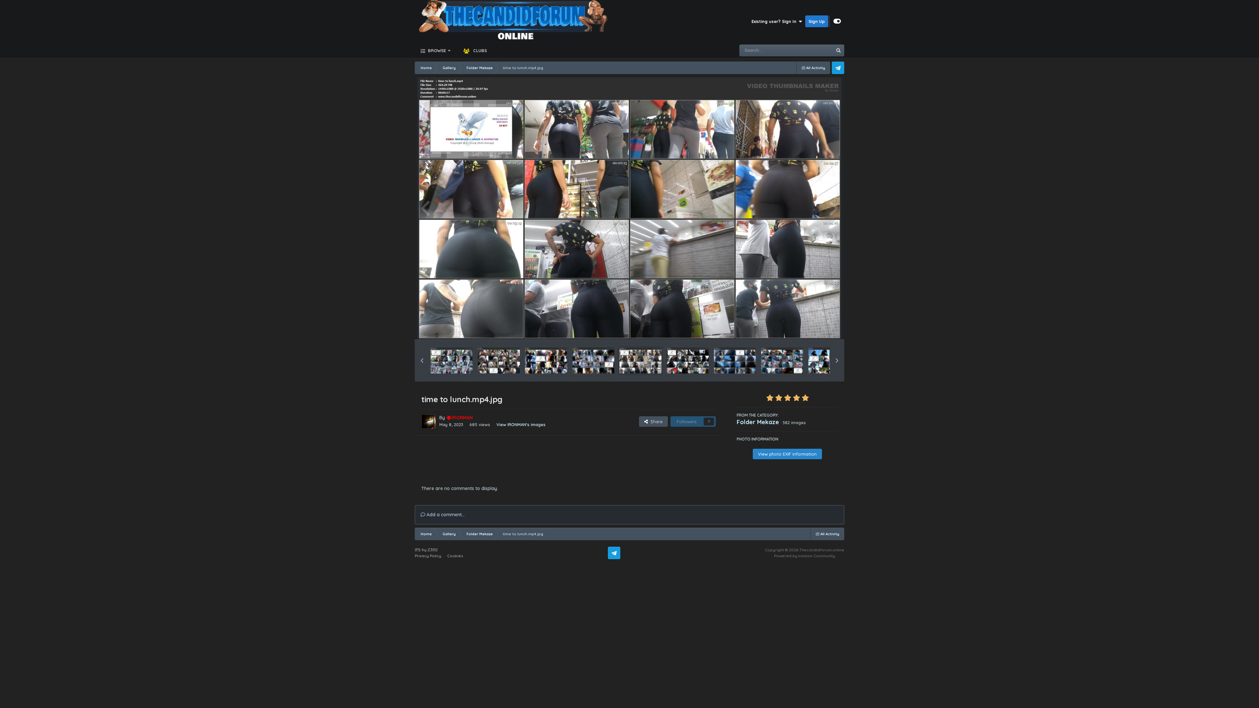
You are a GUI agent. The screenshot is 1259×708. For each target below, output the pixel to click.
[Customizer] (837, 21)
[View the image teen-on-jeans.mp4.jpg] (782, 360)
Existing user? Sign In (775, 21)
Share (655, 421)
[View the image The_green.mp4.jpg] (688, 360)
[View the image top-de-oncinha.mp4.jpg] (593, 360)
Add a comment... (445, 515)
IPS (418, 549)
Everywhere (812, 50)
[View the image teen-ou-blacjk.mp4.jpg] (735, 360)
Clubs (479, 50)
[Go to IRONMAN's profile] (428, 421)
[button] (422, 360)
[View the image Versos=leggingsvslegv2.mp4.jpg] (451, 360)
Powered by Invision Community (804, 555)
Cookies (455, 555)
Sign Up (817, 21)
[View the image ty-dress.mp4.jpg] (499, 360)
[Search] (838, 50)
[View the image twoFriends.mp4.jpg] (546, 360)
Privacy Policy (428, 555)
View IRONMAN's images (521, 424)
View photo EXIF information (787, 454)
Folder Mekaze (758, 422)
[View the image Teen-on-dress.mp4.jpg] (829, 360)
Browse (436, 50)
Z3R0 (433, 549)
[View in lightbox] (630, 208)
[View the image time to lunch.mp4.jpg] (640, 360)
